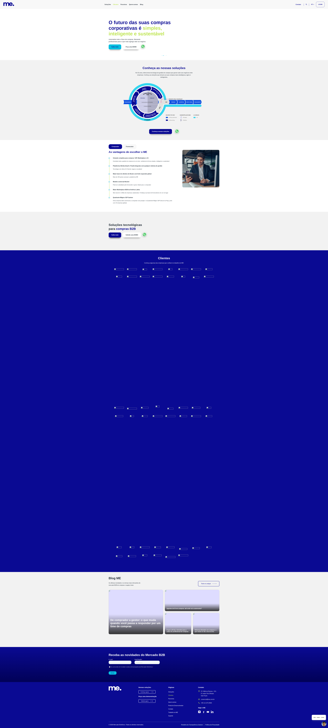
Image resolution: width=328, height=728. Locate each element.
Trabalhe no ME (173, 712)
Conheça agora (145, 692)
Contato (298, 4)
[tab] (115, 146)
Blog (141, 4)
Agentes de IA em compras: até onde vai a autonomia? (184, 608)
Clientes (115, 4)
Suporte (170, 716)
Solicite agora (144, 701)
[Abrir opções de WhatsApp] (177, 131)
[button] (3, 33)
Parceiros (124, 4)
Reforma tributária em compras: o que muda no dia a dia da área (205, 630)
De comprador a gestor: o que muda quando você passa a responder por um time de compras (135, 623)
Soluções (108, 4)
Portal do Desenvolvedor (175, 705)
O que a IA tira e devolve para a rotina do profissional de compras (177, 630)
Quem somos (133, 4)
